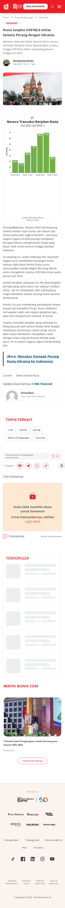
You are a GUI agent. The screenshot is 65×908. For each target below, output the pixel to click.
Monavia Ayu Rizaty (23, 61)
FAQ (24, 847)
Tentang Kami (33, 840)
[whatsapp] (37, 466)
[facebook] (20, 466)
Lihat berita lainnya (32, 760)
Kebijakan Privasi (26, 882)
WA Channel (43, 384)
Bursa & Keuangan (24, 17)
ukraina (23, 429)
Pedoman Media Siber (40, 882)
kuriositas (41, 437)
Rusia (15, 227)
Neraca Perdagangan (19, 437)
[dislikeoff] (53, 456)
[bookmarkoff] (62, 466)
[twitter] (28, 466)
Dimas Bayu (27, 392)
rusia (10, 429)
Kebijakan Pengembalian (12, 882)
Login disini (32, 521)
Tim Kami (38, 847)
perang (36, 429)
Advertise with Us (53, 840)
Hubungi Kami (11, 840)
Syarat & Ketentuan (53, 882)
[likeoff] (57, 455)
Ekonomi (43, 17)
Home (6, 17)
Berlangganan (35, 6)
